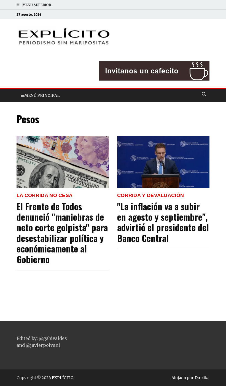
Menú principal (42, 95)
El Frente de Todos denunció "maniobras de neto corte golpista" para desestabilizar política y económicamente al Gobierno (62, 233)
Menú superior (36, 5)
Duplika (202, 377)
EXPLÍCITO (62, 377)
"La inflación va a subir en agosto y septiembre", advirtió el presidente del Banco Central (163, 222)
